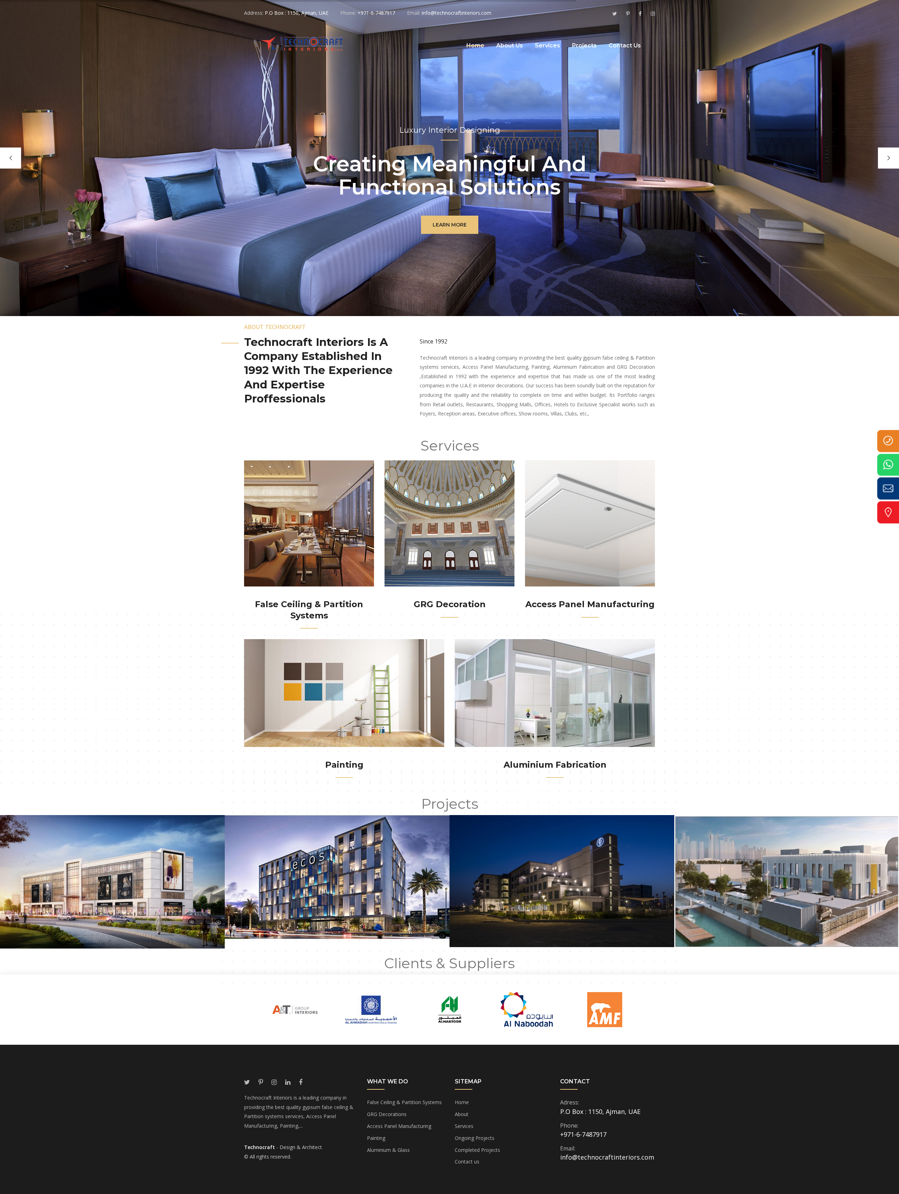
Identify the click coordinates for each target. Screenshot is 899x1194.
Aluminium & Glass (388, 1150)
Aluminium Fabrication (555, 765)
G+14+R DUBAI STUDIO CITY (562, 894)
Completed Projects (477, 1150)
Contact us (467, 1161)
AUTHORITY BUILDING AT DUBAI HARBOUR (786, 894)
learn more (450, 225)
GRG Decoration (450, 604)
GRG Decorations (387, 1114)
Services (547, 45)
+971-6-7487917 (583, 1134)
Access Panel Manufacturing (590, 604)
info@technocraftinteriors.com (607, 1157)
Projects (584, 45)
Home (475, 45)
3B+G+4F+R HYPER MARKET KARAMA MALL (112, 895)
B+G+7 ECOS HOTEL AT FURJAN (337, 890)
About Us (509, 45)
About (461, 1114)
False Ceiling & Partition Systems (404, 1102)
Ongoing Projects (474, 1138)
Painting (344, 765)
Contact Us (625, 45)
